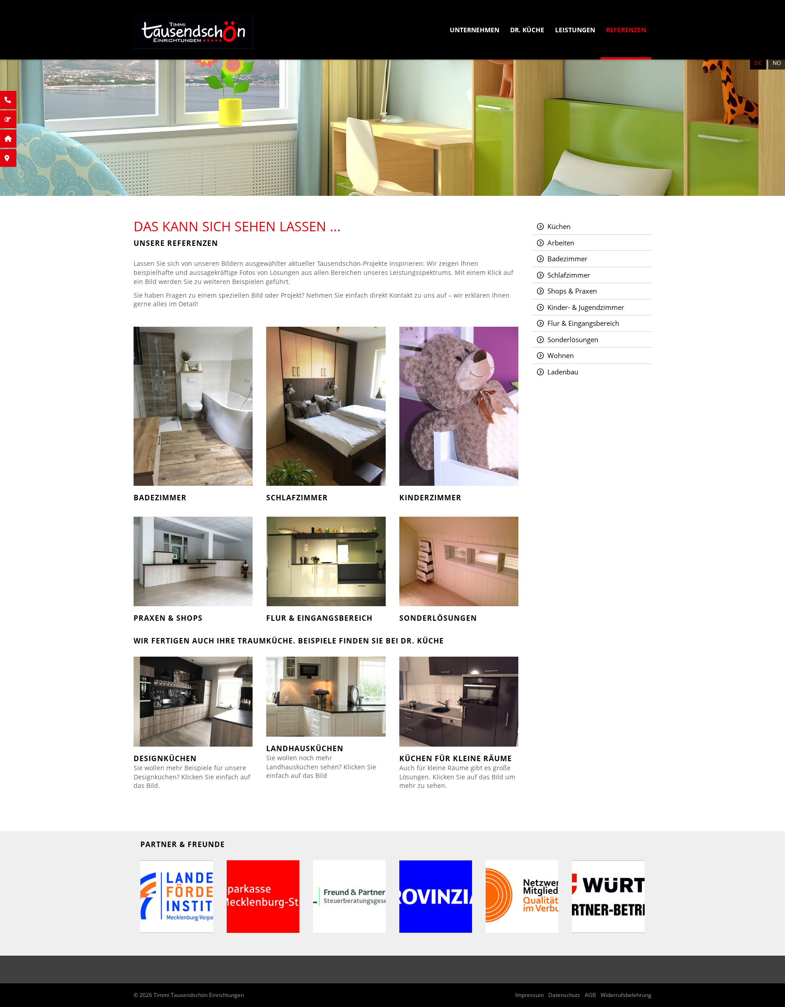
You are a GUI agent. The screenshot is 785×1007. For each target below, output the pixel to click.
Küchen (559, 226)
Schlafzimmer (568, 274)
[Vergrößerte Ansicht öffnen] (176, 896)
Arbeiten (560, 242)
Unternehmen (474, 29)
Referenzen (626, 29)
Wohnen (560, 355)
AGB (590, 995)
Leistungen (575, 29)
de (758, 63)
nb (776, 63)
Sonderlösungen (572, 339)
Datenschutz (564, 995)
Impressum (529, 995)
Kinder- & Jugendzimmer (585, 307)
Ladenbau (562, 371)
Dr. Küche (527, 29)
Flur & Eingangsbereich (583, 323)
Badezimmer (567, 258)
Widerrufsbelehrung (626, 995)
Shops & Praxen (572, 290)
